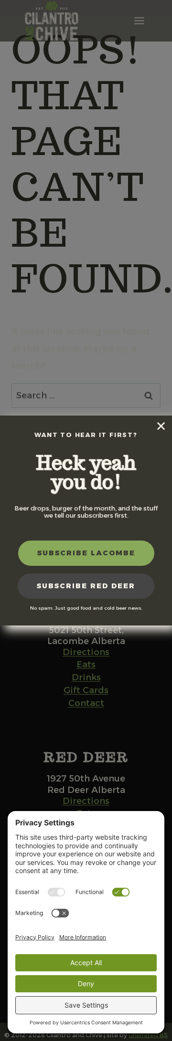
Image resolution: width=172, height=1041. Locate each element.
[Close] (161, 426)
